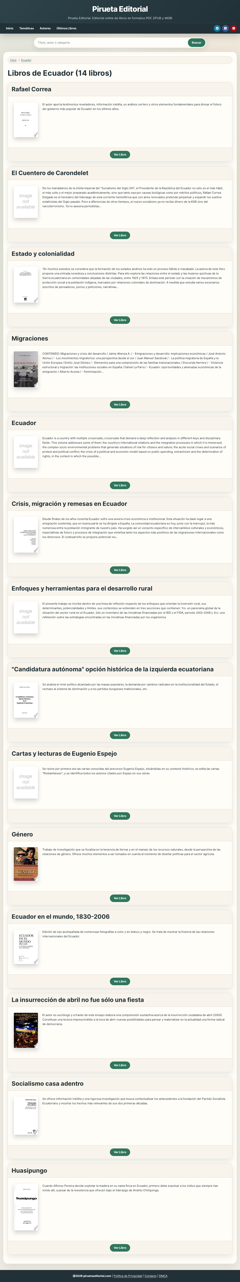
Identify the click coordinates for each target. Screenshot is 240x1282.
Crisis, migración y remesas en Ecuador (69, 503)
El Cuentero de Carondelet (50, 173)
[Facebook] (225, 28)
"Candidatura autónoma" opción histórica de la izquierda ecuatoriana (113, 669)
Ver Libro (120, 154)
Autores (45, 28)
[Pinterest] (233, 28)
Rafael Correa (31, 89)
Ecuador (26, 60)
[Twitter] (217, 28)
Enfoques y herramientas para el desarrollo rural (82, 588)
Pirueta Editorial (120, 9)
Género (22, 834)
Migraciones (30, 338)
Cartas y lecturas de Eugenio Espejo (64, 753)
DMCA (163, 1276)
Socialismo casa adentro (48, 1083)
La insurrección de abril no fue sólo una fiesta (78, 999)
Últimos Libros (66, 28)
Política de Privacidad (128, 1276)
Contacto (151, 1276)
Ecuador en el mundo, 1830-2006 (61, 916)
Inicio (9, 28)
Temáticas (26, 28)
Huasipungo (29, 1170)
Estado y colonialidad (43, 253)
